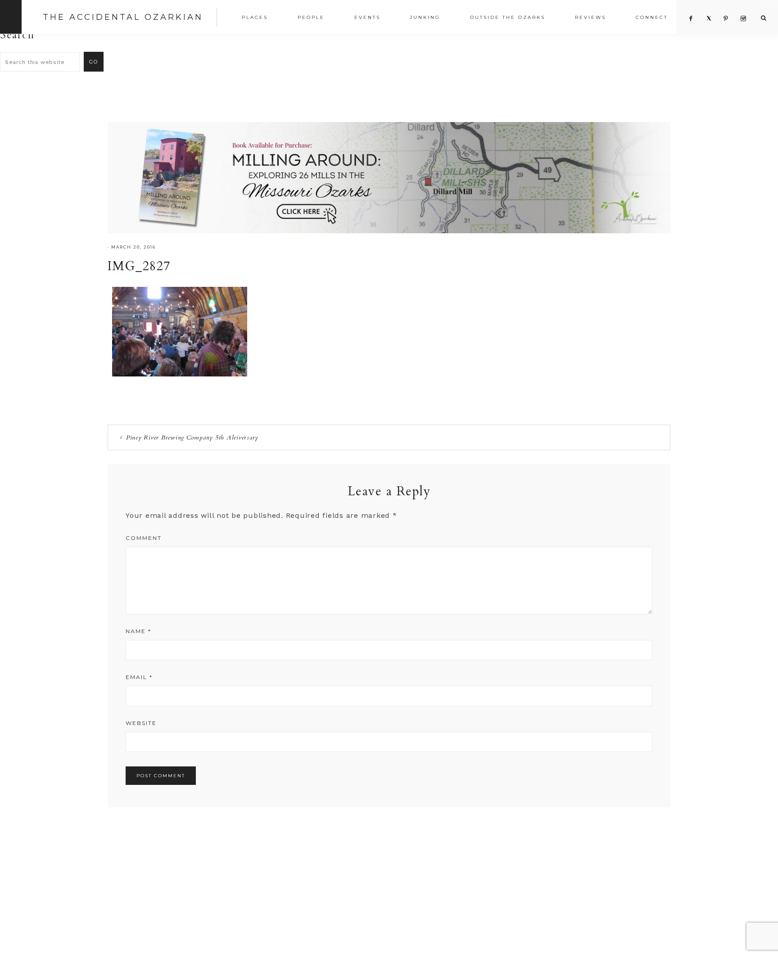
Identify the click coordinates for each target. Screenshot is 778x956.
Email (139, 677)
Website (141, 723)
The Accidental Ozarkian (123, 17)
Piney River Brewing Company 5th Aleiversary (192, 437)
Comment (144, 538)
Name (138, 631)
